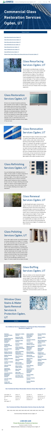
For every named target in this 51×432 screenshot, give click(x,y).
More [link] (44, 2)
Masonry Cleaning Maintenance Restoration (31, 347)
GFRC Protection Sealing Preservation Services (20, 348)
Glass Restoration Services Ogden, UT (12, 39)
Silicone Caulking (41, 337)
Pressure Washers (31, 381)
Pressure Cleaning (31, 377)
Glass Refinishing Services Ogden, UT (12, 44)
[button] (49, 1)
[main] (23, 16)
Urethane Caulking (42, 345)
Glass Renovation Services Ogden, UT (12, 42)
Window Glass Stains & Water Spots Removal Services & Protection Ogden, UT (21, 54)
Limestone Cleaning (31, 339)
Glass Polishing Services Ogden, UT (11, 49)
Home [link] (39, 2)
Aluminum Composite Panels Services (8, 335)
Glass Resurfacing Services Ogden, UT (12, 37)
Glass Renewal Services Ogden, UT (11, 47)
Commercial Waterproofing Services (7, 369)
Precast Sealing (30, 374)
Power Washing (30, 365)
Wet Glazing (40, 356)
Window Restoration (42, 359)
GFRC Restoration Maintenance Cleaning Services (19, 353)
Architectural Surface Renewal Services (8, 345)
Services (28, 340)
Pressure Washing (42, 333)
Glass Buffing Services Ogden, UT (11, 51)
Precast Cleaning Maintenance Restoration (30, 370)
